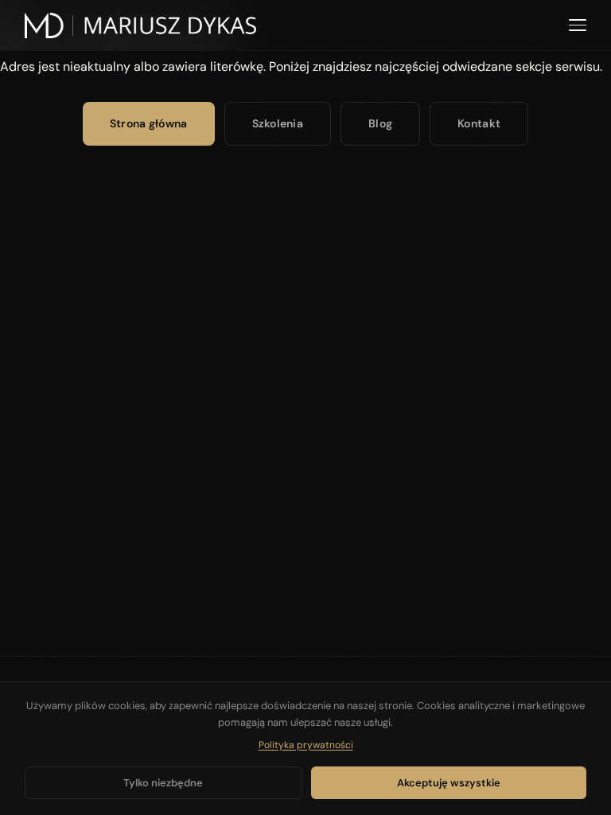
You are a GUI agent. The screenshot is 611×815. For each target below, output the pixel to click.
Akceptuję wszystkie (448, 783)
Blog (380, 123)
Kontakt (478, 123)
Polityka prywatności (306, 745)
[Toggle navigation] (577, 25)
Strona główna (149, 123)
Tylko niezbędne (163, 783)
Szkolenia (278, 123)
